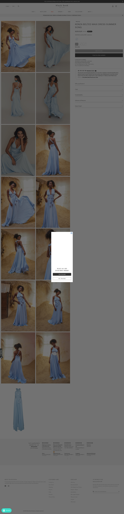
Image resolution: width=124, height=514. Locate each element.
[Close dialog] (71, 233)
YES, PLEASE (62, 274)
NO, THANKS (62, 278)
